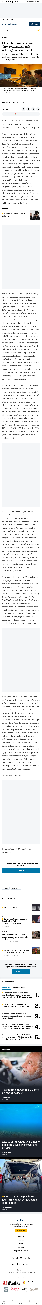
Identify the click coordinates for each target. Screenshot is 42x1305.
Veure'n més (36, 1049)
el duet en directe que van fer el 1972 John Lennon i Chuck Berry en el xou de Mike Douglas (20, 405)
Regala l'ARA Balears (21, 1251)
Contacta (21, 1247)
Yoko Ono (5, 888)
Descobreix (6, 1049)
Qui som (21, 1240)
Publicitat (21, 1243)
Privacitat (11, 1272)
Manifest (21, 1236)
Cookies (32, 1272)
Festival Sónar (16, 888)
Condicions (25, 1272)
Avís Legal (18, 1272)
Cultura (5, 30)
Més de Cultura (8, 898)
